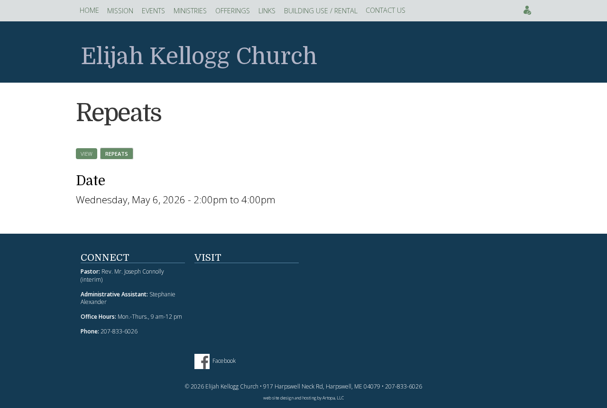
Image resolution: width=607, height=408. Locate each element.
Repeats (119, 153)
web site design (278, 398)
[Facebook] (203, 361)
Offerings (232, 10)
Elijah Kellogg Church (199, 57)
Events (527, 10)
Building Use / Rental (321, 10)
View (86, 153)
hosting (309, 398)
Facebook (224, 361)
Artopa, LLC (333, 398)
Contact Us (385, 10)
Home (89, 10)
